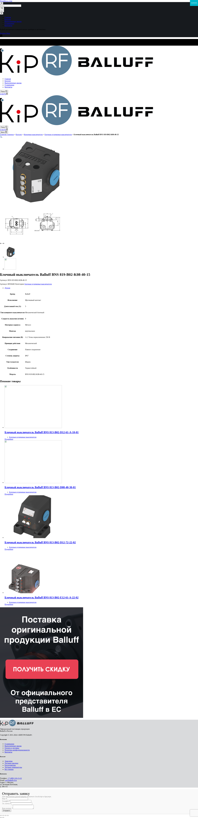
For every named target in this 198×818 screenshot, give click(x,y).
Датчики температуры (13, 767)
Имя (4, 799)
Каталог (19, 134)
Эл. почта (6, 804)
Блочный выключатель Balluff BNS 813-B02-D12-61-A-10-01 (42, 432)
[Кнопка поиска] (2, 9)
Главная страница (7, 134)
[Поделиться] (3, 815)
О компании (9, 744)
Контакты (8, 752)
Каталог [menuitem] (8, 19)
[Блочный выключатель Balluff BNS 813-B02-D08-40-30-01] (33, 482)
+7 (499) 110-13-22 (15, 778)
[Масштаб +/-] (8, 815)
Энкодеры (8, 761)
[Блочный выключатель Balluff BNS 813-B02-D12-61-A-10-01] (33, 427)
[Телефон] (1, 36)
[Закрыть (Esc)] (1, 815)
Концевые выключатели (33, 134)
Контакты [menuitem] (8, 26)
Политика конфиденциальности (17, 750)
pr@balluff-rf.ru (11, 780)
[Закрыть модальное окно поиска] (1, 3)
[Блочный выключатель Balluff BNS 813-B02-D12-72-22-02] (33, 537)
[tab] (101, 288)
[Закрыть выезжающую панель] (1, 13)
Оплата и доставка (12, 748)
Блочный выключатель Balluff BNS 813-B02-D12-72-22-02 (40, 542)
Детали (7, 288)
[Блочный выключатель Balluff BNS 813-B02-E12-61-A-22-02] (33, 593)
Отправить (6, 810)
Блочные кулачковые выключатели (58, 134)
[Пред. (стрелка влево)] (1, 817)
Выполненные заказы (13, 746)
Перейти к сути (6, 1)
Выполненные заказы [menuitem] (13, 21)
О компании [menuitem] (9, 23)
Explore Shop (5, 33)
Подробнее (9, 439)
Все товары (9, 769)
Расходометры (10, 765)
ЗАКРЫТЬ (194, 3)
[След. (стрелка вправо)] (3, 817)
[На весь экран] (5, 815)
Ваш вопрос (7, 808)
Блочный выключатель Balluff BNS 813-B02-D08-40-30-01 (40, 487)
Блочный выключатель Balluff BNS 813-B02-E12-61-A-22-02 (41, 597)
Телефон (6, 801)
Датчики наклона (11, 763)
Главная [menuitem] (8, 17)
